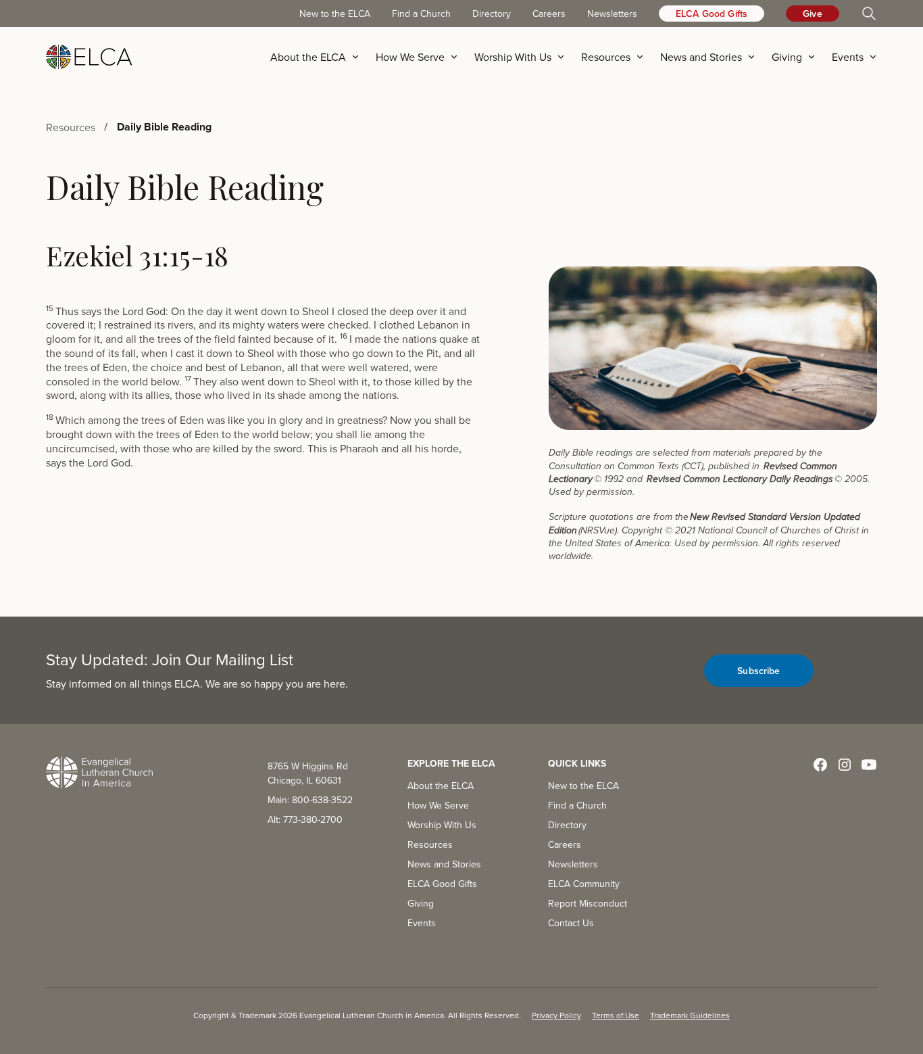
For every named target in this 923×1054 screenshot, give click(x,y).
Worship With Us (441, 825)
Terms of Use (615, 1015)
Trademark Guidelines (690, 1015)
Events (421, 923)
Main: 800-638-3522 (310, 800)
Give (812, 13)
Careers (549, 13)
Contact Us (571, 923)
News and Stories (444, 864)
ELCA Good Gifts (711, 13)
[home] (89, 57)
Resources (430, 844)
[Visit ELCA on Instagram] (845, 765)
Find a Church (421, 13)
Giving (420, 903)
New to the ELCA (334, 13)
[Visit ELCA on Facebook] (820, 765)
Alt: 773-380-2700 (305, 819)
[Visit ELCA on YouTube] (869, 765)
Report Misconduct (587, 903)
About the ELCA (440, 785)
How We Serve (438, 805)
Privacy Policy (556, 1015)
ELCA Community (584, 883)
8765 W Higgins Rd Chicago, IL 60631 (308, 773)
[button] (319, 57)
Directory (491, 13)
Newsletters (612, 13)
